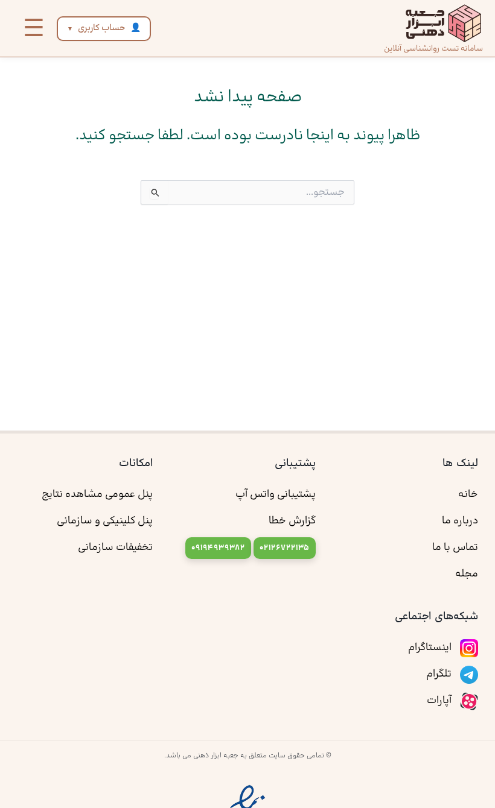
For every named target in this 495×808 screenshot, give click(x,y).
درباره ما (460, 521)
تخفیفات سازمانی (115, 547)
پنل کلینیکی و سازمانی (105, 521)
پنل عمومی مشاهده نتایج (97, 494)
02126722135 (285, 548)
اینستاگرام (431, 647)
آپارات (440, 701)
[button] (34, 28)
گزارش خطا (292, 521)
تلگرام (440, 674)
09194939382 (218, 548)
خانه (468, 494)
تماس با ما (455, 547)
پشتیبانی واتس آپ (275, 494)
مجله (466, 574)
